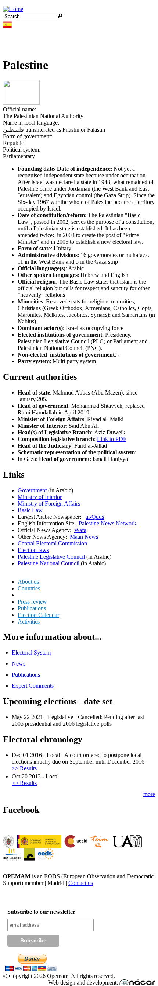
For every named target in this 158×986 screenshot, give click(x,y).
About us (28, 582)
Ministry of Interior (40, 497)
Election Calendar (38, 615)
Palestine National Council (48, 563)
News (18, 663)
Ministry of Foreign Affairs (49, 503)
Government (32, 490)
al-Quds (95, 517)
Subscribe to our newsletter (41, 912)
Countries (29, 588)
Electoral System (31, 652)
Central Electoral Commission (52, 543)
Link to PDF (111, 439)
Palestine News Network (107, 523)
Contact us (80, 883)
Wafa (80, 530)
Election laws (33, 550)
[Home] (13, 9)
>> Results (24, 768)
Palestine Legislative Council (51, 556)
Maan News (84, 537)
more (149, 794)
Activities (29, 621)
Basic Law (30, 510)
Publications (32, 608)
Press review (32, 601)
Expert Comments (33, 686)
